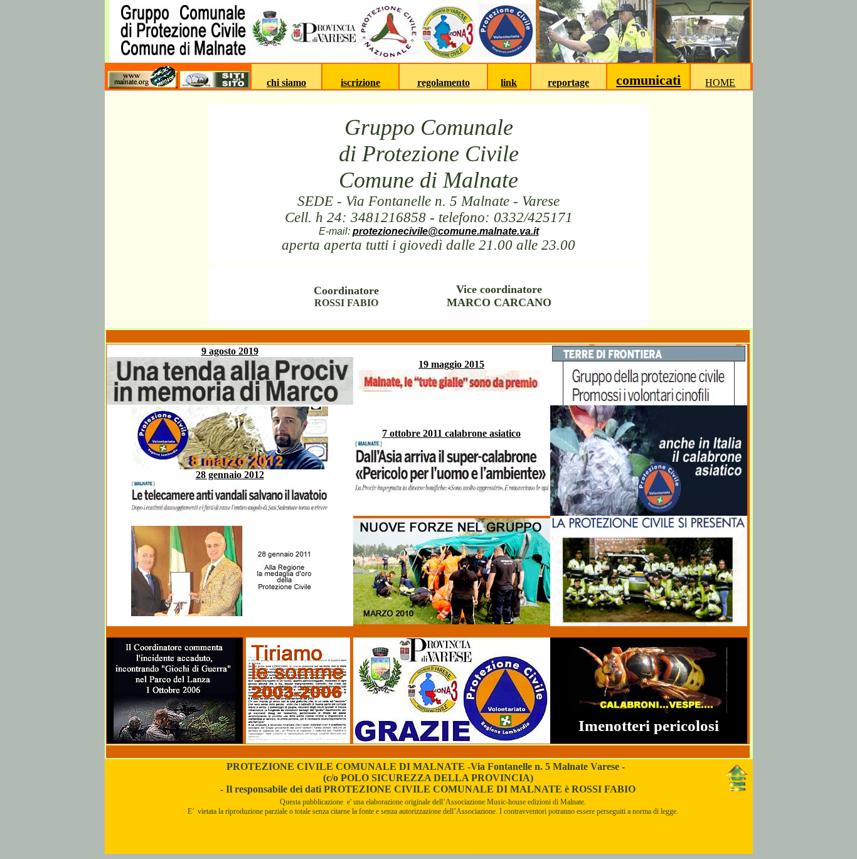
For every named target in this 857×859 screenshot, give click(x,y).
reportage (568, 82)
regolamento (443, 82)
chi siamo (286, 82)
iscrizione (360, 82)
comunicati (648, 80)
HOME (720, 82)
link (509, 82)
